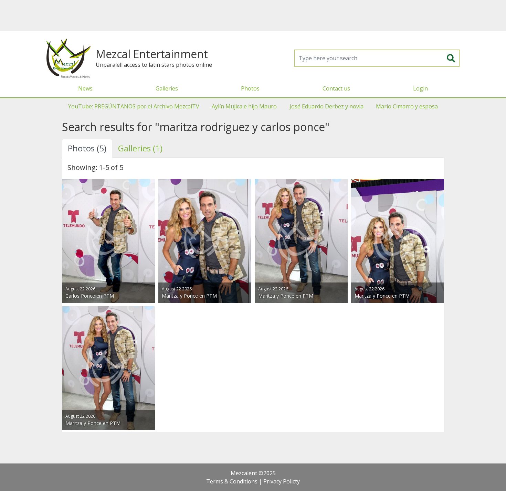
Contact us (336, 88)
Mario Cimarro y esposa (407, 106)
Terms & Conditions (231, 481)
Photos (250, 88)
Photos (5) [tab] (87, 148)
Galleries (167, 88)
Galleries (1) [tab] (140, 148)
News (85, 88)
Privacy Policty (281, 481)
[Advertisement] (253, 15)
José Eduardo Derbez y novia (326, 106)
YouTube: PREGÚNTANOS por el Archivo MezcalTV (133, 106)
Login (420, 88)
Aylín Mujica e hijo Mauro (244, 106)
